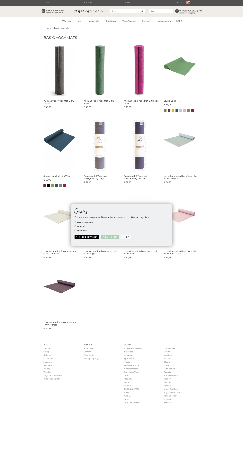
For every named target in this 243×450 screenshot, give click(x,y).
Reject (126, 237)
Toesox (167, 386)
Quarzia (167, 372)
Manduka (168, 355)
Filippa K (128, 379)
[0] (188, 5)
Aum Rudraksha (131, 369)
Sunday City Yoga (91, 358)
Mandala (168, 352)
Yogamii (167, 399)
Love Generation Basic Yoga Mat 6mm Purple (59, 323)
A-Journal (128, 355)
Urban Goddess (171, 389)
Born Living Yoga (131, 372)
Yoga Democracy (172, 392)
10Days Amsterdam (133, 348)
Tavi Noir (168, 382)
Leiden (127, 2)
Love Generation (131, 403)
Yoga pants (89, 355)
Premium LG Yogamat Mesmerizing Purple (135, 177)
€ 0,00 (180, 2)
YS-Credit (47, 348)
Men (79, 21)
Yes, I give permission (86, 237)
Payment (47, 365)
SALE (179, 21)
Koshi (126, 392)
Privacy (46, 369)
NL (48, 2)
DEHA (126, 375)
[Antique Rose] (184, 110)
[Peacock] (177, 110)
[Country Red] (192, 110)
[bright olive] (52, 185)
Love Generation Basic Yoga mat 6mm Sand (140, 252)
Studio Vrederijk (171, 375)
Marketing (81, 230)
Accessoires (164, 21)
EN (44, 2)
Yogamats (94, 21)
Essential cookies (85, 222)
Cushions (111, 21)
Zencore (168, 403)
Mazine (167, 358)
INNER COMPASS (131, 389)
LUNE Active (169, 348)
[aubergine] (169, 110)
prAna (166, 365)
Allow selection (110, 237)
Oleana (167, 362)
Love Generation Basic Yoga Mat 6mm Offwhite (59, 252)
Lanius (127, 399)
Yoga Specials (170, 396)
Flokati (127, 382)
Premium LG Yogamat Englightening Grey (95, 177)
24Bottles (128, 352)
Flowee (127, 386)
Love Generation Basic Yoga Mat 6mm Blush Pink (180, 252)
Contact (87, 352)
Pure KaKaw (169, 369)
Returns (47, 355)
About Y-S (88, 348)
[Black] (48, 185)
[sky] (180, 110)
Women (66, 21)
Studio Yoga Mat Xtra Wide (56, 176)
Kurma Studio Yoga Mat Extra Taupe (58, 102)
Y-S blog (47, 372)
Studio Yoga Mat (172, 101)
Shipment (47, 362)
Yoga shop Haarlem (52, 375)
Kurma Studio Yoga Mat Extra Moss (99, 102)
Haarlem (88, 2)
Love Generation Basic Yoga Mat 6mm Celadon (180, 177)
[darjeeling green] (165, 110)
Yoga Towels (129, 21)
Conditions (48, 358)
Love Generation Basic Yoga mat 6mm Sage (100, 252)
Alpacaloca (129, 358)
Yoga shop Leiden (51, 379)
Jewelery (147, 21)
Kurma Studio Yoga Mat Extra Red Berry (141, 102)
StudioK (167, 379)
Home (48, 28)
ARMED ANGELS (131, 365)
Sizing (46, 352)
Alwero (127, 362)
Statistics (81, 226)
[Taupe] (188, 110)
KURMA (127, 396)
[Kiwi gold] (173, 110)
